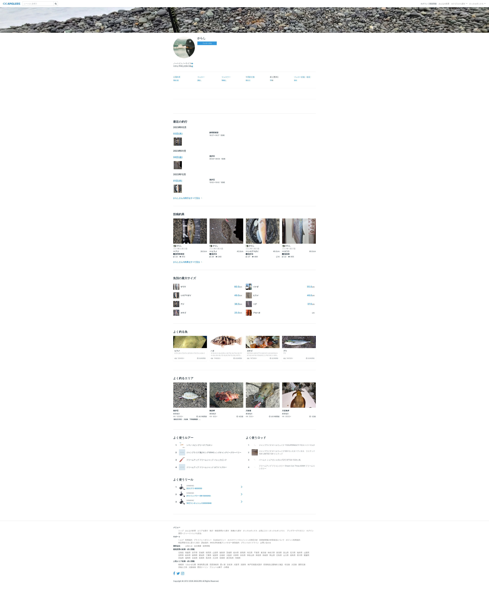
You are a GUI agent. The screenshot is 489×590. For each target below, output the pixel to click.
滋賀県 (215, 555)
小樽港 (226, 567)
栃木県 (236, 552)
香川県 (299, 555)
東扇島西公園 (202, 564)
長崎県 (201, 558)
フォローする (207, 43)
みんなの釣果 (444, 4)
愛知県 (201, 555)
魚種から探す (236, 531)
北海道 (181, 552)
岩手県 (194, 552)
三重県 (208, 555)
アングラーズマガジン (296, 531)
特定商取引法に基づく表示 (189, 542)
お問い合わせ (265, 542)
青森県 (188, 552)
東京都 (263, 552)
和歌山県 (250, 555)
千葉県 (256, 552)
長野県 (181, 555)
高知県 (181, 558)
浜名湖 (229, 564)
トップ (181, 531)
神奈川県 (271, 552)
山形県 (215, 552)
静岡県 (194, 555)
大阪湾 (236, 564)
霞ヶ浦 (222, 564)
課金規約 (204, 542)
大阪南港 (192, 567)
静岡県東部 (213, 132)
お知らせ (189, 546)
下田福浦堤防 (193, 419)
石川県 (292, 552)
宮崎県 (222, 558)
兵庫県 (236, 555)
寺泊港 (287, 564)
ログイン (310, 531)
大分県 (215, 558)
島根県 (265, 555)
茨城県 (229, 552)
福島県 (222, 552)
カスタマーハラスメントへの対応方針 (243, 540)
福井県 (299, 552)
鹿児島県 (230, 558)
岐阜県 (188, 555)
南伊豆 (212, 156)
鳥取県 (258, 555)
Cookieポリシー (219, 540)
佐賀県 (194, 558)
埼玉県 (249, 552)
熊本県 (208, 558)
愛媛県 (306, 555)
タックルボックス (476, 4)
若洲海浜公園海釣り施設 (273, 564)
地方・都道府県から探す (219, 531)
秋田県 (208, 552)
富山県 (286, 552)
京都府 (222, 555)
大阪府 (229, 555)
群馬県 (243, 552)
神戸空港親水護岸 (255, 564)
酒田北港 (301, 564)
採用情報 (206, 546)
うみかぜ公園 (190, 564)
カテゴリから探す (458, 4)
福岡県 (188, 558)
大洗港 (294, 564)
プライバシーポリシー (203, 540)
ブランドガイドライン (250, 542)
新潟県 (279, 552)
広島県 (279, 555)
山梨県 (306, 552)
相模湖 (181, 564)
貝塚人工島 (182, 567)
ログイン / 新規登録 (429, 4)
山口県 (286, 555)
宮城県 (201, 552)
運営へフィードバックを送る (189, 533)
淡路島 (243, 564)
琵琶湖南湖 (214, 564)
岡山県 (272, 555)
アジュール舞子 (216, 567)
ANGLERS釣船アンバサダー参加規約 (224, 542)
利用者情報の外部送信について (271, 540)
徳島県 (292, 555)
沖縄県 (237, 558)
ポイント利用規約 (293, 540)
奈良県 (243, 555)
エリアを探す (202, 531)
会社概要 (197, 546)
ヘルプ (181, 540)
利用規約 (188, 540)
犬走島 (186, 419)
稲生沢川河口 (178, 419)
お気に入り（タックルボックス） (272, 531)
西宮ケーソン (202, 567)
